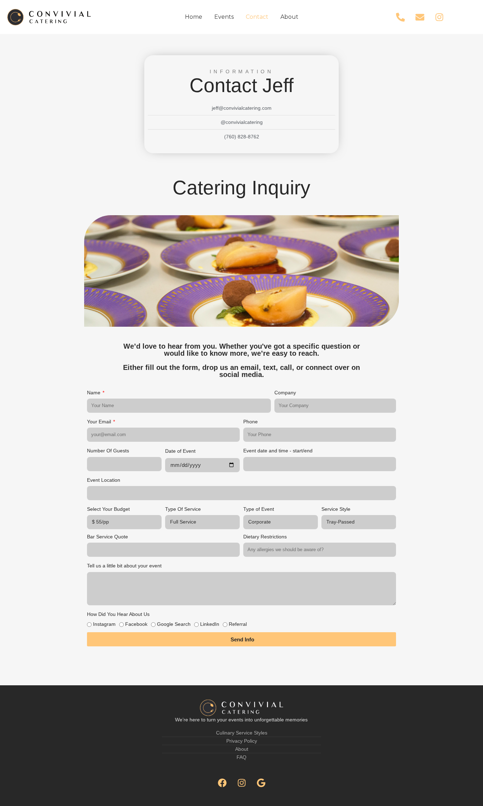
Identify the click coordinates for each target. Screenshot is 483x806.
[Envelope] (420, 17)
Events (224, 16)
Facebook (136, 624)
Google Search (174, 624)
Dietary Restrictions (265, 536)
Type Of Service (183, 509)
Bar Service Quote (107, 536)
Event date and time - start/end (278, 450)
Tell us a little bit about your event (124, 565)
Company (285, 392)
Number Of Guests (108, 450)
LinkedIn (209, 624)
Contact (257, 16)
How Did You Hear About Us (118, 614)
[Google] (261, 783)
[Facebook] (222, 783)
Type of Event (258, 509)
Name (94, 392)
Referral (238, 624)
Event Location (103, 480)
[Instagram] (439, 17)
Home (193, 16)
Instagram (104, 624)
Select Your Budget (108, 509)
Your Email (99, 421)
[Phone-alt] (400, 17)
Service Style (335, 509)
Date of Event (180, 451)
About (289, 16)
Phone (250, 421)
